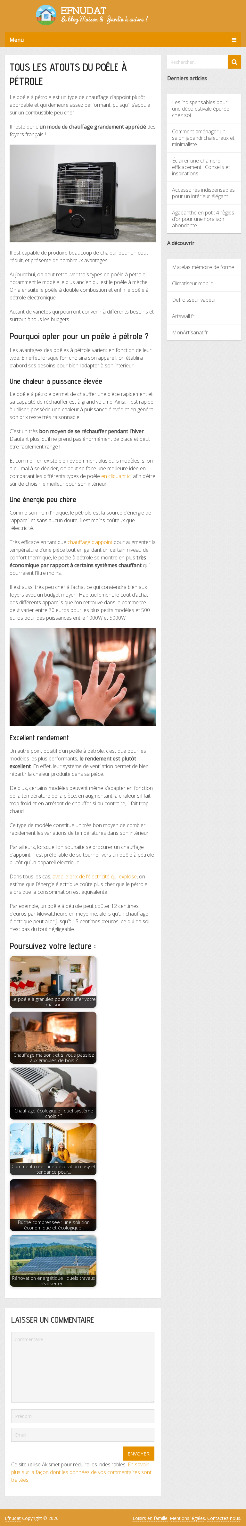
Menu (17, 39)
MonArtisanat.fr (190, 332)
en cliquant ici (116, 476)
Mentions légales (187, 1518)
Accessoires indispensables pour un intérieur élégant (203, 193)
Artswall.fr (183, 316)
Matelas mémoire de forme (203, 267)
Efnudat (13, 1518)
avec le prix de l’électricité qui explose (95, 876)
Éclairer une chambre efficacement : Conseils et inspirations (201, 167)
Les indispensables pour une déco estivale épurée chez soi (200, 109)
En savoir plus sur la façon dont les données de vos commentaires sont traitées (81, 1472)
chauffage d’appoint (90, 542)
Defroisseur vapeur (194, 299)
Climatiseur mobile (192, 283)
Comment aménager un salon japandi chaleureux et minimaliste (203, 138)
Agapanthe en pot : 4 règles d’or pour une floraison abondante (203, 219)
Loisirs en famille (150, 1518)
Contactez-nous (223, 1518)
